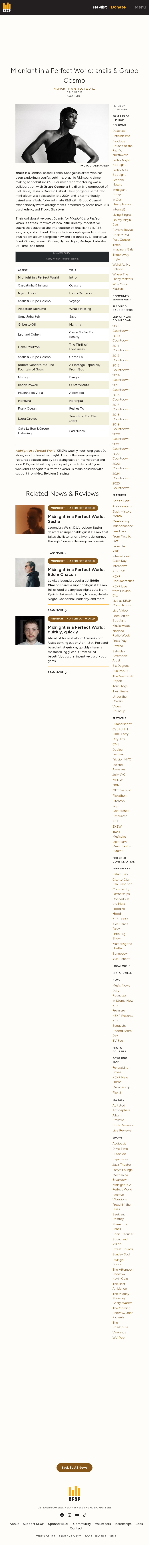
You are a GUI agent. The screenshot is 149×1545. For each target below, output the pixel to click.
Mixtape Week (122, 973)
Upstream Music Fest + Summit (121, 846)
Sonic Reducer (122, 1234)
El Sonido (119, 1154)
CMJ (115, 744)
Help (113, 1536)
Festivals (119, 718)
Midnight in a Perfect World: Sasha (76, 519)
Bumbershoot (122, 724)
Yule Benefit (121, 959)
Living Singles (122, 215)
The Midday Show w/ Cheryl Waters (122, 1298)
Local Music (121, 966)
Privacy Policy (70, 1536)
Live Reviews (121, 1130)
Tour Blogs (120, 686)
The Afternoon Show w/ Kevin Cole (122, 1274)
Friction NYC (121, 759)
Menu (140, 7)
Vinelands (119, 1332)
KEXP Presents (122, 1016)
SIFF (115, 821)
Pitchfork (118, 801)
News (116, 979)
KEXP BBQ (120, 919)
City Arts (118, 739)
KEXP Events (121, 868)
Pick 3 (116, 1093)
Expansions (120, 1159)
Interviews (119, 566)
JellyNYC (119, 775)
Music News (121, 985)
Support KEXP (33, 1524)
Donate (118, 7)
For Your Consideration (123, 860)
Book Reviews (122, 1125)
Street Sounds (122, 1249)
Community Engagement (121, 298)
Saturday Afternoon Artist (119, 655)
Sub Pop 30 (121, 671)
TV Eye (117, 1041)
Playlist (100, 7)
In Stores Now (122, 1001)
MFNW (117, 780)
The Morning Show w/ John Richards (122, 1312)
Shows (117, 1137)
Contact (76, 1528)
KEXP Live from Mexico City (121, 590)
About (14, 1524)
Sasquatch (119, 816)
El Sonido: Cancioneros (122, 308)
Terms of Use (45, 1536)
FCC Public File (95, 1536)
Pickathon (119, 796)
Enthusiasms (121, 136)
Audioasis (119, 1143)
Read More (56, 552)
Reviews (118, 1099)
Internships (123, 1524)
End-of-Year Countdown (121, 318)
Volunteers (103, 1524)
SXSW (117, 827)
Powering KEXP (119, 1060)
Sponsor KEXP (58, 1524)
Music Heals (121, 626)
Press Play (119, 641)
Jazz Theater (121, 1165)
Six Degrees (120, 666)
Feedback (119, 531)
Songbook (119, 954)
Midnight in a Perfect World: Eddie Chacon (76, 572)
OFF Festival (121, 790)
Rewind (117, 646)
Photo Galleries (119, 1049)
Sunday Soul (121, 1254)
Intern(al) (118, 209)
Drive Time (120, 1149)
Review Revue (122, 230)
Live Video (120, 610)
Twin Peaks (120, 691)
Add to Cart (121, 501)
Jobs (139, 1524)
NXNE (117, 785)
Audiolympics (122, 506)
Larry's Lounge (122, 1170)
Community (82, 1524)
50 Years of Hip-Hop (120, 118)
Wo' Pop (118, 1338)
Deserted (119, 131)
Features (119, 495)
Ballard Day (120, 874)
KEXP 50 (118, 571)
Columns (119, 125)
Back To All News (74, 1468)
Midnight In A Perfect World (74, 88)
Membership (121, 1087)
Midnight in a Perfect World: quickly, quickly (76, 630)
